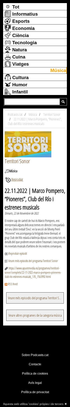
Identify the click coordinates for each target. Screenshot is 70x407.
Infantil (19, 91)
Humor (19, 84)
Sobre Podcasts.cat (35, 355)
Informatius (24, 14)
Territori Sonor (17, 161)
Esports (20, 21)
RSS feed (13, 284)
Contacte (35, 364)
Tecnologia (24, 42)
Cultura (20, 77)
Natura (19, 49)
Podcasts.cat (15, 114)
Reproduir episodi (18, 253)
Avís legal (35, 382)
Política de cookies (35, 373)
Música (58, 70)
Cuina (18, 56)
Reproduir (17, 179)
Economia (23, 28)
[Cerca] (63, 102)
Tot (15, 6)
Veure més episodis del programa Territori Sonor (33, 261)
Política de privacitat (35, 392)
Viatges (20, 64)
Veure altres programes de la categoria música (35, 315)
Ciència (20, 35)
